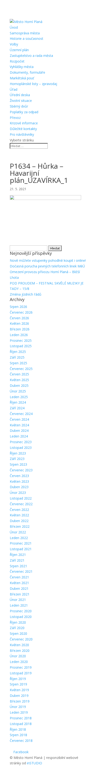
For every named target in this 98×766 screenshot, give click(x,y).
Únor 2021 (18, 599)
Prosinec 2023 (21, 442)
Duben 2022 (19, 520)
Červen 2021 (19, 577)
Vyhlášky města (22, 66)
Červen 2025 (19, 374)
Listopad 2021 (21, 549)
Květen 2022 (19, 515)
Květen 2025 (19, 380)
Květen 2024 (19, 425)
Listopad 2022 (21, 498)
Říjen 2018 (18, 729)
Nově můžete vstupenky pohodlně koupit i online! (48, 260)
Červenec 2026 (21, 312)
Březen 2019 (19, 701)
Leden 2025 (19, 397)
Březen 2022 (19, 526)
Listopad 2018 (21, 723)
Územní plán (19, 50)
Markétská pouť (22, 78)
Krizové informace (24, 123)
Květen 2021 (19, 583)
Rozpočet (17, 61)
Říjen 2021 (18, 554)
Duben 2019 (19, 695)
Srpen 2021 (18, 566)
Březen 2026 (19, 329)
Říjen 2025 (18, 351)
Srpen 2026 (18, 306)
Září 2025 (17, 357)
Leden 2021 (19, 605)
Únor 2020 (18, 656)
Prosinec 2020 (21, 611)
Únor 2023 (18, 492)
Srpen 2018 (18, 735)
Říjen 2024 (18, 402)
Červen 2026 (19, 318)
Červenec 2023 (21, 470)
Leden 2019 (19, 712)
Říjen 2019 (18, 678)
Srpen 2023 (18, 464)
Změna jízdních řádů (25, 294)
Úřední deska (20, 95)
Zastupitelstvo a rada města (31, 55)
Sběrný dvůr (19, 106)
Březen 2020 (19, 650)
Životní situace (21, 100)
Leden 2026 (19, 335)
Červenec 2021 (21, 571)
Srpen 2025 (18, 363)
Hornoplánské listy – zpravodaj (33, 83)
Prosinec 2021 (21, 543)
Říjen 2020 (18, 622)
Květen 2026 (19, 323)
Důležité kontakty (23, 128)
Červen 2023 (19, 475)
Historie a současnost (26, 38)
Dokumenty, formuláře (27, 72)
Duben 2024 (19, 430)
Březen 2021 (19, 594)
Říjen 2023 (18, 453)
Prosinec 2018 (21, 718)
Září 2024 (17, 408)
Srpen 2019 (18, 684)
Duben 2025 (19, 385)
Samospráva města (25, 33)
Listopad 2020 (21, 616)
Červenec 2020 (21, 639)
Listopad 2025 (21, 346)
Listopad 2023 (21, 447)
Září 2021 (17, 560)
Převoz (15, 117)
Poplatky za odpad (24, 112)
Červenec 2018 (21, 740)
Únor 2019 (18, 706)
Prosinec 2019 (21, 667)
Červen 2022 (19, 509)
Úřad (13, 89)
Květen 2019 (19, 690)
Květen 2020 (19, 645)
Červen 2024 (19, 419)
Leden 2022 (19, 538)
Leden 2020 (19, 661)
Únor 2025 (18, 391)
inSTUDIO (34, 763)
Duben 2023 (19, 487)
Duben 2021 (19, 588)
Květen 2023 (19, 481)
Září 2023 (17, 458)
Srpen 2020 (18, 633)
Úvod (14, 27)
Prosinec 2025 (21, 340)
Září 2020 (17, 628)
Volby (14, 44)
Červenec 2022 (21, 504)
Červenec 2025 (21, 368)
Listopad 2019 (21, 673)
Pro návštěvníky (22, 134)
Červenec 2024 (21, 413)
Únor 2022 (18, 532)
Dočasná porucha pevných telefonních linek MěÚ (47, 266)
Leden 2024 (19, 436)
